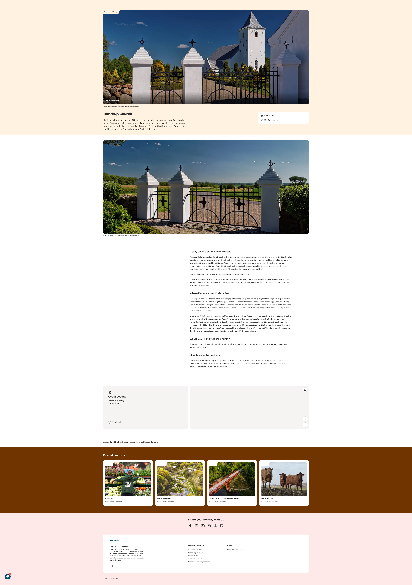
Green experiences (195, 553)
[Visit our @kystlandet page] (203, 526)
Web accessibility (194, 550)
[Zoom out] (305, 425)
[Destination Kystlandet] (114, 539)
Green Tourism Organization (199, 562)
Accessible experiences (197, 559)
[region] (249, 407)
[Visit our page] (190, 526)
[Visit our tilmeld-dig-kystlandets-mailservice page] (209, 526)
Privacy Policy (193, 556)
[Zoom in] (305, 419)
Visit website (269, 116)
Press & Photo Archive (235, 550)
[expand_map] (305, 389)
